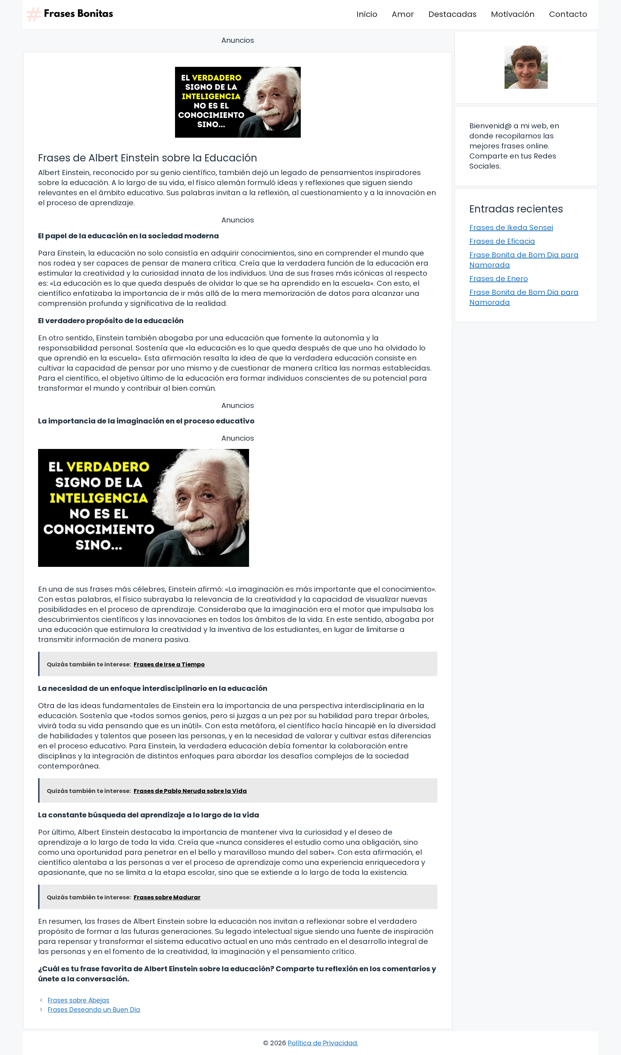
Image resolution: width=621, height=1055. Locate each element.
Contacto (568, 14)
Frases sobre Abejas (78, 1000)
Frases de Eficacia (502, 241)
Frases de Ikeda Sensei (511, 228)
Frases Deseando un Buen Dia (94, 1009)
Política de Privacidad (322, 1042)
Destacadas (452, 14)
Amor (403, 14)
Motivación (513, 14)
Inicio (366, 14)
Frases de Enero (498, 279)
